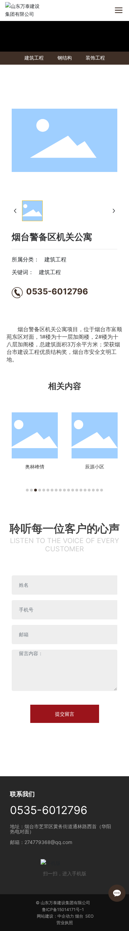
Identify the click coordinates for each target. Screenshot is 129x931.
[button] (27, 490)
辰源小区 (94, 466)
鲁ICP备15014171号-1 (63, 909)
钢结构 (64, 58)
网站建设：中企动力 (55, 916)
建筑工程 (34, 58)
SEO (89, 916)
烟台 (79, 916)
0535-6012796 (57, 291)
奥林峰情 (34, 466)
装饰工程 (95, 58)
